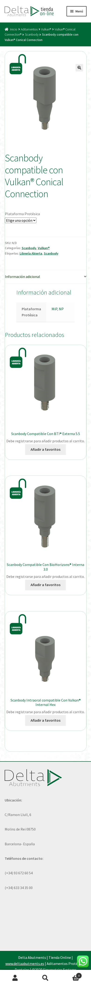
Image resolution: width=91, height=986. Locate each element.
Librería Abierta (31, 253)
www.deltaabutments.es (24, 963)
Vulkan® (46, 29)
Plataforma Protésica (22, 213)
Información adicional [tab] (22, 276)
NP (61, 309)
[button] (79, 67)
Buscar (45, 978)
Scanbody (31, 34)
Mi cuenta (15, 978)
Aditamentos (29, 29)
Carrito (70, 974)
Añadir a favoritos (45, 449)
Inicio (13, 29)
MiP (54, 309)
